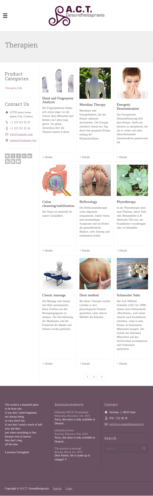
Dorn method (89, 295)
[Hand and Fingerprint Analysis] (58, 80)
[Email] (7, 156)
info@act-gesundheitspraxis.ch (126, 424)
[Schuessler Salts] (132, 273)
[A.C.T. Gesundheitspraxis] (76, 15)
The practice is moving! (68, 448)
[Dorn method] (95, 273)
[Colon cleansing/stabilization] (58, 180)
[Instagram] (13, 161)
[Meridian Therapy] (95, 83)
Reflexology (88, 202)
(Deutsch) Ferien (64, 430)
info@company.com (21, 134)
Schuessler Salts (128, 295)
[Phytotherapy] (132, 180)
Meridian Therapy (92, 105)
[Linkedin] (29, 156)
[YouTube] (18, 161)
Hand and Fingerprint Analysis (57, 100)
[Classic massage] (58, 273)
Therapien (10, 88)
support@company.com (23, 140)
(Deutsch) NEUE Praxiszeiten (71, 412)
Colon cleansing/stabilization (58, 204)
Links (69, 488)
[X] (13, 156)
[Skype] (7, 161)
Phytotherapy (126, 202)
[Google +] (24, 156)
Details (49, 157)
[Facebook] (18, 156)
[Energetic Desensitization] (132, 83)
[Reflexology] (95, 180)
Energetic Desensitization (128, 107)
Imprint (57, 488)
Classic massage (54, 295)
